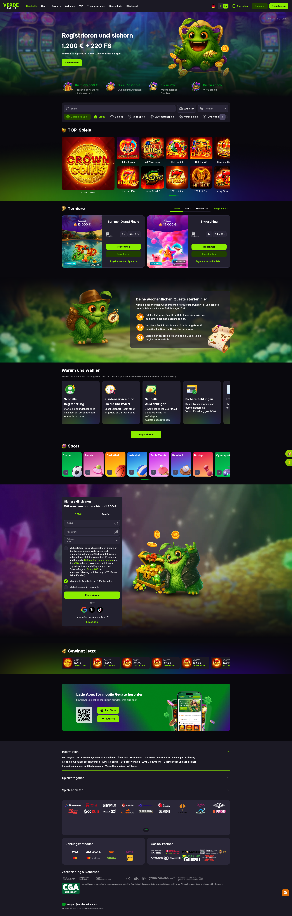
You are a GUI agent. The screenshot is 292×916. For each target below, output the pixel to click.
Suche (74, 109)
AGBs (76, 563)
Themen (208, 109)
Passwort (71, 532)
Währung (71, 539)
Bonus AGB (92, 569)
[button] (116, 523)
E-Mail (70, 523)
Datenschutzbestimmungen (99, 560)
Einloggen (92, 621)
